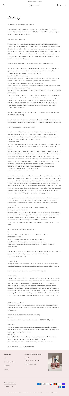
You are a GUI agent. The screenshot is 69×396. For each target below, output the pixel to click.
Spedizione (7, 365)
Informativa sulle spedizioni (50, 392)
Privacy (6, 369)
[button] (3, 5)
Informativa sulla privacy (36, 392)
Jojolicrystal (10, 392)
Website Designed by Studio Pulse (20, 392)
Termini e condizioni (10, 362)
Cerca (5, 358)
